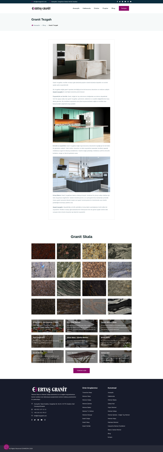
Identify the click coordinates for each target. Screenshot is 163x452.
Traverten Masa (87, 392)
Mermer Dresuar (87, 415)
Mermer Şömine (87, 404)
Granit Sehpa (86, 419)
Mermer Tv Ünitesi (88, 411)
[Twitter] (120, 1)
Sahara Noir (111, 404)
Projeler (105, 8)
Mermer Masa (86, 396)
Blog (113, 8)
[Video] (131, 1)
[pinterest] (122, 1)
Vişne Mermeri (112, 407)
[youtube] (125, 1)
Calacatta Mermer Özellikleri (116, 426)
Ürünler (96, 8)
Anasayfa (76, 8)
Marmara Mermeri (113, 422)
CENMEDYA (25, 449)
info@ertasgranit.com (40, 1)
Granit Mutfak (86, 426)
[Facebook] (117, 1)
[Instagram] (128, 1)
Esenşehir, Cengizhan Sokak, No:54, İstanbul (64, 1)
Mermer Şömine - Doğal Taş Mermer (119, 415)
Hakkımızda (87, 8)
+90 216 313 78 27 (40, 413)
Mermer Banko (86, 407)
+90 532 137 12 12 (40, 409)
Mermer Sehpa (86, 400)
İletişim (123, 8)
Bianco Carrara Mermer (114, 430)
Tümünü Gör (81, 370)
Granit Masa (85, 422)
